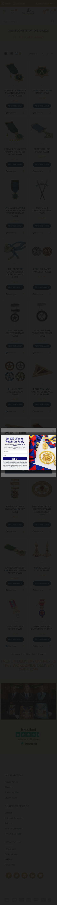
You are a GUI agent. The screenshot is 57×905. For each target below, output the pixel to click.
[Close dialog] (54, 436)
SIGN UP (15, 458)
